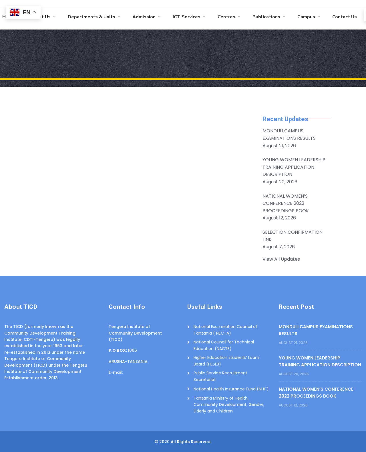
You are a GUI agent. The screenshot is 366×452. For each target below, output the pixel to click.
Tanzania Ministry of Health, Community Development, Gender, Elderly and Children (229, 404)
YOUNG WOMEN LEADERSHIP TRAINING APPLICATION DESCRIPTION (320, 361)
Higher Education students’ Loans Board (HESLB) (227, 361)
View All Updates (281, 259)
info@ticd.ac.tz (139, 372)
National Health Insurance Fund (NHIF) (231, 389)
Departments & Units (91, 17)
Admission (144, 17)
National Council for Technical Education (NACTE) (224, 345)
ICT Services (186, 17)
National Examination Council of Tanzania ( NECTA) (225, 330)
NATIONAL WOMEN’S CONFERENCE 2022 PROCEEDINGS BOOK (316, 392)
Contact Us (344, 17)
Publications (266, 17)
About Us (40, 17)
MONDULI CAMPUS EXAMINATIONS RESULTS (316, 330)
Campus (306, 17)
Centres (226, 17)
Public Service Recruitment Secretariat (220, 376)
